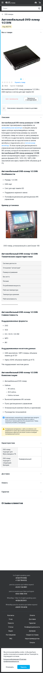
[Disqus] (21, 533)
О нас (11, 619)
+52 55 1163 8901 (21, 587)
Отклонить (10, 667)
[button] (21, 79)
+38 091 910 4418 (21, 607)
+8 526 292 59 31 (21, 600)
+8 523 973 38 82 (21, 578)
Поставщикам (11, 635)
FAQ (10, 638)
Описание (5, 117)
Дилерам (32, 631)
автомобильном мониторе (12, 128)
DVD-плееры (9, 14)
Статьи (10, 627)
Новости (11, 623)
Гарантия (5, 492)
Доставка (6, 474)
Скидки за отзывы (32, 635)
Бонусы (32, 642)
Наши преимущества (32, 638)
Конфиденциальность (32, 627)
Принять (24, 667)
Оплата (5, 483)
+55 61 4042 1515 (21, 594)
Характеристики (8, 443)
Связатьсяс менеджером (31, 99)
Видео (11, 631)
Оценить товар (20, 82)
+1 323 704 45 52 (21, 580)
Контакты (10, 615)
